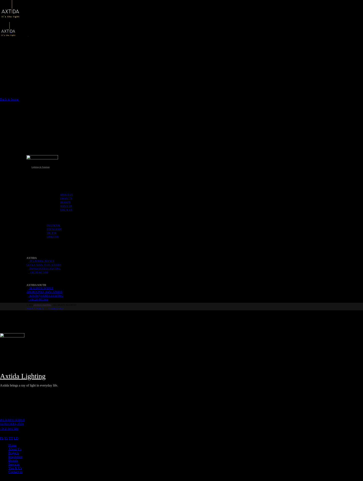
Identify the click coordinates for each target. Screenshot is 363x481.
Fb (2, 438)
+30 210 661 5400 (38, 272)
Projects (66, 198)
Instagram (54, 229)
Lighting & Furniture (41, 167)
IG (6, 438)
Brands (65, 202)
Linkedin (53, 236)
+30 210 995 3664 (38, 299)
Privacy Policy (35, 309)
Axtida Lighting (42, 305)
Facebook (53, 225)
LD (16, 438)
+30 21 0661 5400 (9, 428)
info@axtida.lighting (44, 268)
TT (11, 438)
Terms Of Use (56, 309)
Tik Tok (52, 233)
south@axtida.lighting (45, 295)
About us (66, 194)
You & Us (66, 209)
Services (66, 206)
